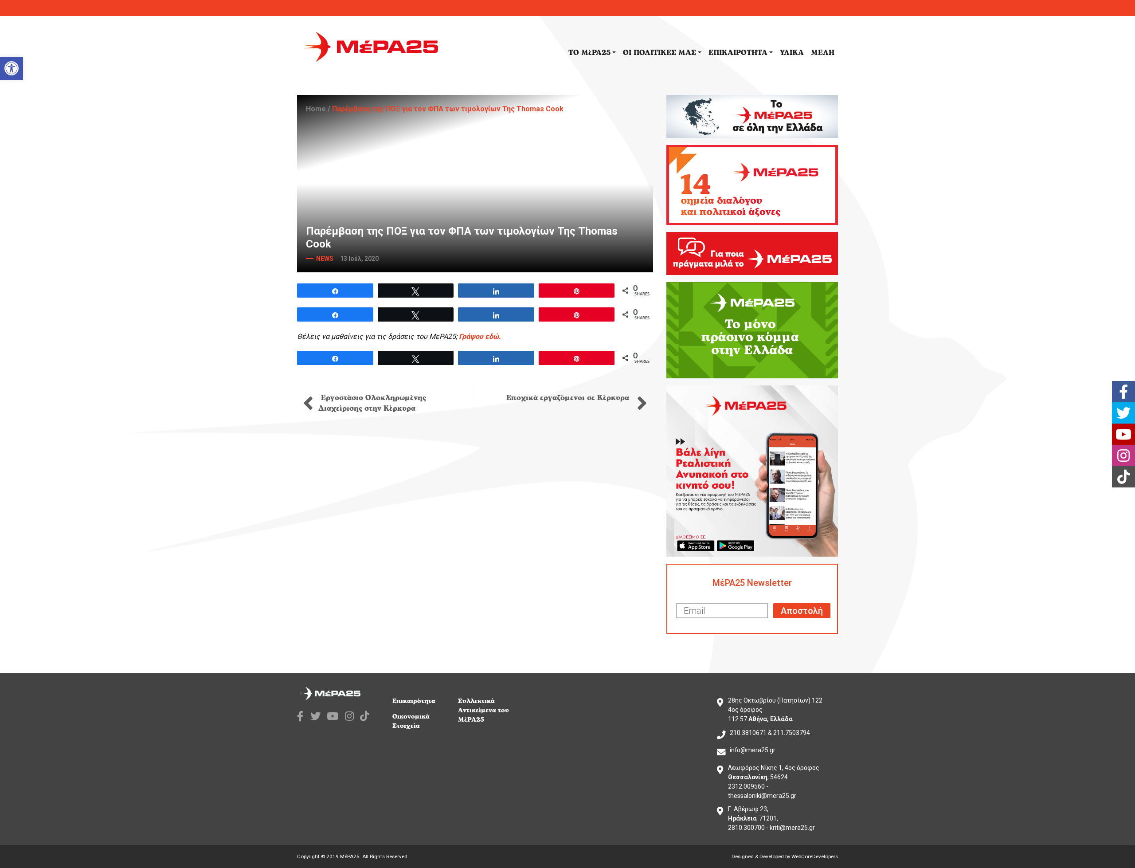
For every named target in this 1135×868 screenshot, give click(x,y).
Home (316, 109)
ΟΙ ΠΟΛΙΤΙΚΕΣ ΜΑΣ (659, 52)
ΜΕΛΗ (822, 52)
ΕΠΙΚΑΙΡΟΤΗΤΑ (737, 52)
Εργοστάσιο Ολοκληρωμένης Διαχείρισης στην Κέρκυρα (372, 403)
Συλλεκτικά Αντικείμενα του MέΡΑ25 (483, 710)
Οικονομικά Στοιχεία (411, 721)
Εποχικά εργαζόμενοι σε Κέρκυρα (569, 398)
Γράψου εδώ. (480, 336)
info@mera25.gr (752, 750)
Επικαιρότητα (413, 701)
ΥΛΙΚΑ (792, 52)
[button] (11, 68)
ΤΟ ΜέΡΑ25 (589, 52)
